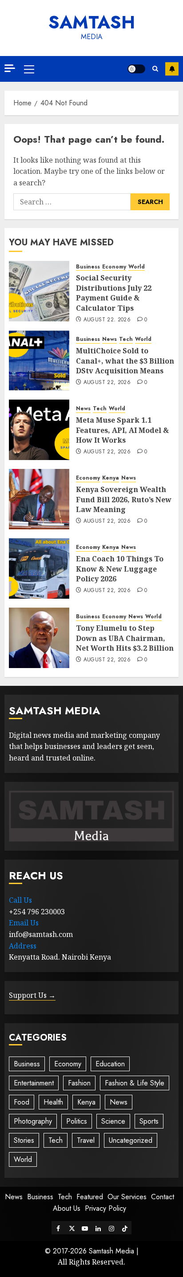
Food (21, 1102)
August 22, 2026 (107, 320)
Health (53, 1102)
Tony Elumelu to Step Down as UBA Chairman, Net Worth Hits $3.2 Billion (125, 638)
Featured (89, 1197)
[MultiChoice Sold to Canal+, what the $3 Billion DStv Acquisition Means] (39, 360)
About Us (66, 1208)
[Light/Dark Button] (136, 68)
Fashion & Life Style (134, 1083)
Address (22, 946)
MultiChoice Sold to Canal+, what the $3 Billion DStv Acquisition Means (125, 361)
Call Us (20, 900)
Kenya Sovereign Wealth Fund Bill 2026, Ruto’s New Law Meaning (123, 499)
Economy (114, 267)
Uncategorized (130, 1140)
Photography (33, 1121)
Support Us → (32, 995)
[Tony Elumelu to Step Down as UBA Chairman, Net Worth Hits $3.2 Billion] (39, 638)
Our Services (127, 1197)
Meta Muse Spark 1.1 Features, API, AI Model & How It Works (122, 430)
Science (113, 1121)
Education (110, 1064)
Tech (126, 339)
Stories (24, 1140)
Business (88, 267)
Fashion (79, 1083)
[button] (29, 69)
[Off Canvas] (9, 68)
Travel (86, 1140)
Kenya (110, 478)
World (136, 267)
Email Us (24, 923)
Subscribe (172, 69)
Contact (162, 1197)
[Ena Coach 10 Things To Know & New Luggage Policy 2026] (39, 568)
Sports (149, 1121)
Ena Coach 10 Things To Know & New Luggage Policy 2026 (119, 569)
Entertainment (34, 1083)
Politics (76, 1121)
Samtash (91, 22)
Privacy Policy (105, 1208)
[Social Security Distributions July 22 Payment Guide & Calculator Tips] (39, 291)
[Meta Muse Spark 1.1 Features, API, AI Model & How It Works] (39, 430)
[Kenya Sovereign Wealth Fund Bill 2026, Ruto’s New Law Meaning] (39, 499)
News (109, 339)
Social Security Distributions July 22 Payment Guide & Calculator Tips (113, 292)
